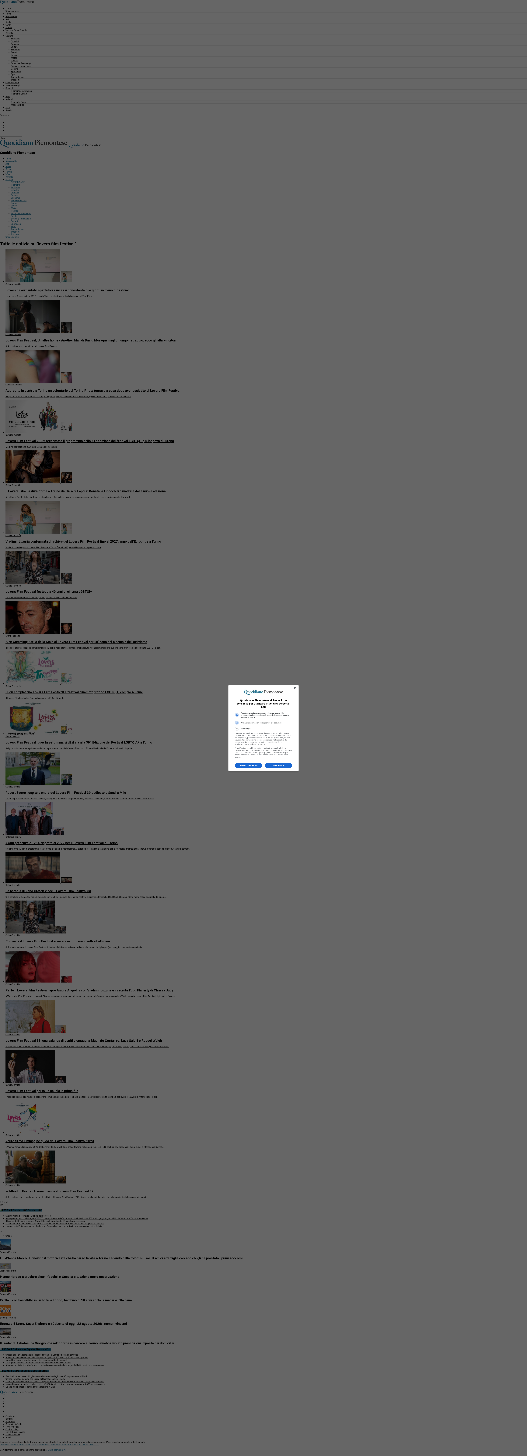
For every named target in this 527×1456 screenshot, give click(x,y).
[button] (263, 729)
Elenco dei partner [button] (258, 744)
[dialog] (263, 728)
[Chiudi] (295, 688)
